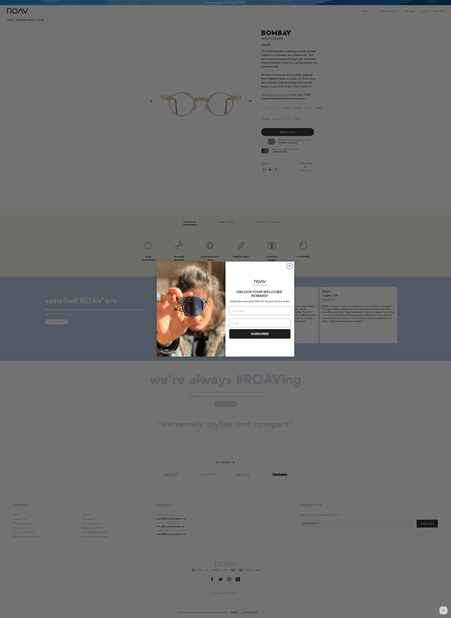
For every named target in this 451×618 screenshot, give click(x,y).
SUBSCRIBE (260, 334)
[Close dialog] (290, 266)
